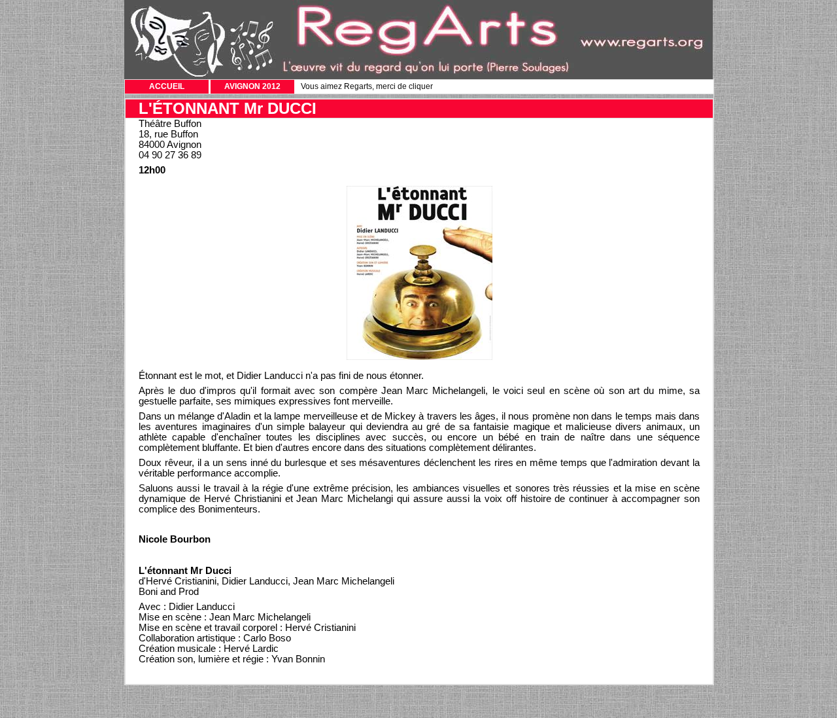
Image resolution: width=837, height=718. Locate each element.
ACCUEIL (166, 86)
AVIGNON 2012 (252, 86)
